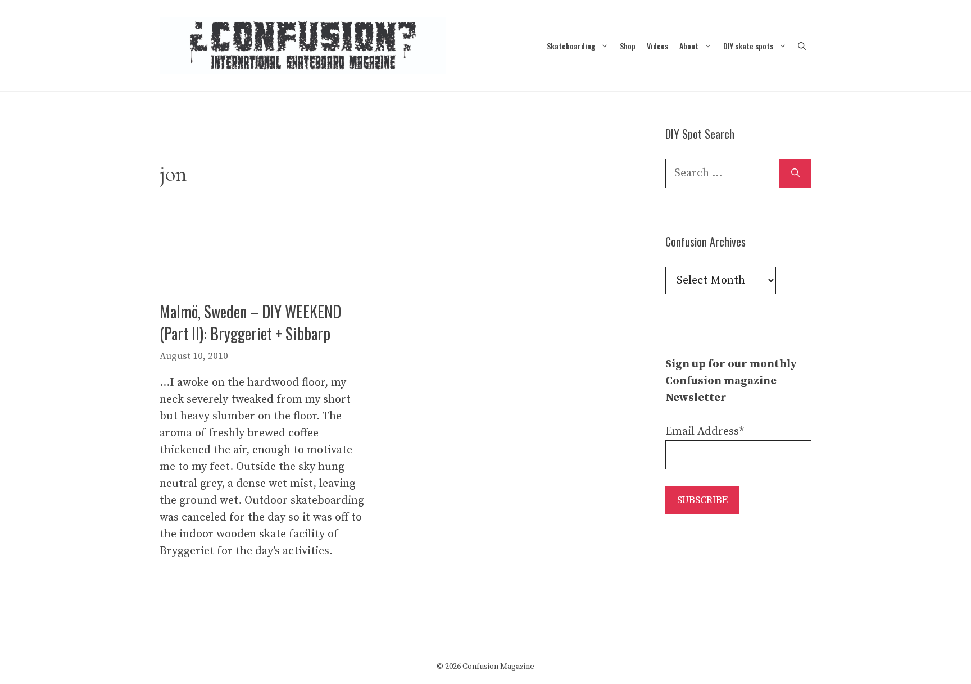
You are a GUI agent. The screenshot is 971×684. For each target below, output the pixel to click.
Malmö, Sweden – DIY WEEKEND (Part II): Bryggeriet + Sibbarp (250, 322)
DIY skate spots (748, 46)
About (688, 46)
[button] (801, 46)
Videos (657, 46)
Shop (628, 46)
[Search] (795, 173)
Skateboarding (571, 46)
